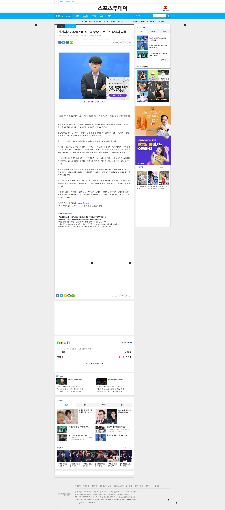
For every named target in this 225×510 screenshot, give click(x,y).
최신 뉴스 (68, 16)
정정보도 (156, 486)
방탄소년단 (144, 16)
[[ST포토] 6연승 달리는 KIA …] (113, 456)
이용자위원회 (138, 486)
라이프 (94, 16)
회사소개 (78, 486)
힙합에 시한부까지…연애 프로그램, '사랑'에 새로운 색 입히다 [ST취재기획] (85, 226)
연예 (77, 16)
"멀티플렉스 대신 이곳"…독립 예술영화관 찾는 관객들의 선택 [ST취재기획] (82, 217)
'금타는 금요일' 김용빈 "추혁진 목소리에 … (110, 391)
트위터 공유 (64, 42)
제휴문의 (86, 486)
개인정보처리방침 (105, 486)
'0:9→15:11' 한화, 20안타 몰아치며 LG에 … (70, 389)
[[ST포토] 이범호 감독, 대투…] (75, 456)
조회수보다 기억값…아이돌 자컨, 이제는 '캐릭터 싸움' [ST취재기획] (80, 219)
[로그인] (61, 2)
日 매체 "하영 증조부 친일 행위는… (117, 435)
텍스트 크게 (113, 42)
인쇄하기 (125, 42)
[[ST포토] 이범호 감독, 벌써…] (88, 456)
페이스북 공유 (60, 42)
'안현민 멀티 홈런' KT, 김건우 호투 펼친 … (70, 391)
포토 (101, 16)
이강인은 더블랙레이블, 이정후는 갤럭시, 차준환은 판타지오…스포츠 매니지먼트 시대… (89, 224)
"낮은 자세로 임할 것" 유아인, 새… (78, 435)
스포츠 (85, 16)
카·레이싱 (142, 22)
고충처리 (148, 486)
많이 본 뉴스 (59, 16)
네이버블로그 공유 (71, 42)
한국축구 (106, 22)
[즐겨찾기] (70, 2)
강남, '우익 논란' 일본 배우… (76, 379)
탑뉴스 (66, 405)
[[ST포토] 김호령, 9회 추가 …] (126, 456)
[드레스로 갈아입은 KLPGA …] (158, 101)
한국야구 (92, 22)
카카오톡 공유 (65, 295)
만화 (110, 16)
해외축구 (114, 22)
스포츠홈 (85, 22)
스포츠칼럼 (150, 22)
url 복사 (121, 42)
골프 (127, 22)
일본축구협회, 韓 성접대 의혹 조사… (117, 427)
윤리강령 (129, 486)
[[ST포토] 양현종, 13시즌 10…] (63, 456)
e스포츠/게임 (160, 22)
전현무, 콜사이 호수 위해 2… (116, 379)
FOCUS (137, 16)
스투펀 (165, 8)
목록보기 (129, 42)
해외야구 (99, 22)
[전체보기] (56, 2)
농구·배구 (121, 22)
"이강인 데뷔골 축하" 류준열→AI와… (79, 427)
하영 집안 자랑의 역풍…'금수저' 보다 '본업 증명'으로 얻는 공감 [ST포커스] (84, 222)
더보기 (165, 59)
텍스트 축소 (117, 42)
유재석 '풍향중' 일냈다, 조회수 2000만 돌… (110, 386)
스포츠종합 (133, 22)
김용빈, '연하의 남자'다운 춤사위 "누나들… (70, 386)
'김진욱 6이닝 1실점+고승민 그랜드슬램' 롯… (111, 389)
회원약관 (94, 486)
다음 (130, 448)
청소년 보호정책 (118, 486)
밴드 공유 (67, 42)
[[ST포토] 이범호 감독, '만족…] (100, 456)
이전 (128, 448)
